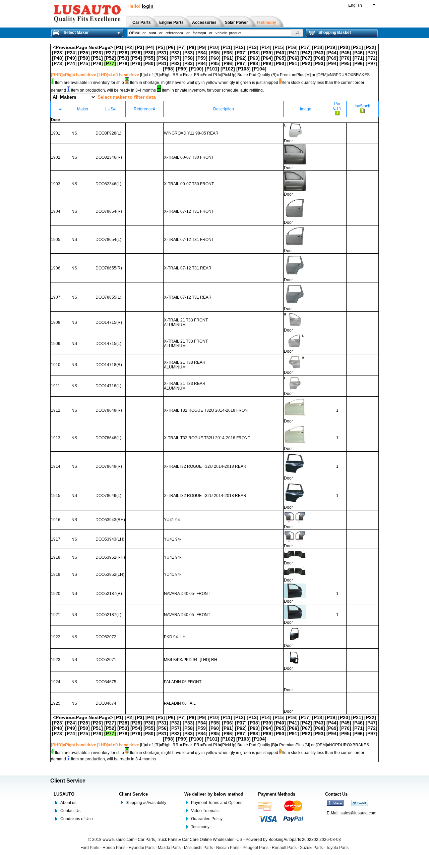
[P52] (110, 58)
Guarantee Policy (207, 818)
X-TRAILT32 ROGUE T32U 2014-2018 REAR (205, 466)
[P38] (254, 52)
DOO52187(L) (108, 614)
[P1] (118, 47)
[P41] (293, 52)
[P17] (305, 47)
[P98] (169, 68)
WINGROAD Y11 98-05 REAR (191, 133)
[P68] (319, 58)
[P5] (160, 47)
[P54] (136, 58)
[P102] (228, 68)
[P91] (293, 63)
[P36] (228, 52)
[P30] (149, 52)
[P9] (201, 47)
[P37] (241, 52)
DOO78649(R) (109, 466)
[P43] (319, 52)
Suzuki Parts (311, 847)
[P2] (129, 47)
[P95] (345, 63)
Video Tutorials (205, 810)
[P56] (162, 58)
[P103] (243, 68)
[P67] (306, 58)
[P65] (280, 58)
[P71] (358, 58)
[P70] (345, 58)
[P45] (345, 52)
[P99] (182, 68)
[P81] (162, 63)
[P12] (239, 47)
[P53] (123, 58)
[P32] (175, 52)
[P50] (84, 58)
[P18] (318, 47)
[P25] (84, 52)
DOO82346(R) (109, 157)
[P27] (110, 52)
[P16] (292, 47)
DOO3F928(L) (108, 133)
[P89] (267, 63)
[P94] (332, 63)
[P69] (332, 58)
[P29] (136, 52)
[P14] (265, 47)
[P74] (71, 63)
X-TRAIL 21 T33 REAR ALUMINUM (184, 364)
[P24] (71, 52)
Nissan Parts (227, 847)
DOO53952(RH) (110, 557)
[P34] (201, 52)
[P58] (188, 58)
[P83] (188, 63)
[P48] (58, 58)
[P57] (175, 58)
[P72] (371, 58)
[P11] (226, 47)
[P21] (357, 47)
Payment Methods (276, 794)
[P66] (293, 58)
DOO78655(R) (109, 268)
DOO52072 (106, 637)
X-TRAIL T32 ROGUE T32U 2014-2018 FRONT (207, 410)
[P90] (280, 63)
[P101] (212, 68)
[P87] (241, 63)
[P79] (136, 63)
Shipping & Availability (146, 802)
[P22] (370, 47)
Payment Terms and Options (216, 802)
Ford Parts (89, 847)
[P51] (97, 58)
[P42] (306, 52)
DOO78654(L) (108, 239)
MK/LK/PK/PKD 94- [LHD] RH (190, 659)
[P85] (215, 63)
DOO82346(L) (108, 184)
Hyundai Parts (142, 847)
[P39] (267, 52)
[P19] (331, 47)
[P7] (181, 47)
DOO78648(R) (109, 410)
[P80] (149, 63)
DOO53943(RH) (110, 519)
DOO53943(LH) (110, 539)
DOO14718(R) (109, 364)
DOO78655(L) (108, 297)
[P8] (191, 47)
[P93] (319, 63)
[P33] (188, 52)
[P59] (201, 58)
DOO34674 (106, 703)
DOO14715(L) (108, 343)
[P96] (358, 63)
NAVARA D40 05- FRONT (187, 593)
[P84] (201, 63)
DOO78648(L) (108, 438)
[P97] (371, 63)
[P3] (139, 47)
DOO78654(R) (109, 211)
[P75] (84, 63)
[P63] (254, 58)
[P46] (358, 52)
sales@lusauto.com (358, 813)
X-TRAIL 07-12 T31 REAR (187, 268)
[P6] (170, 47)
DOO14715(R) (109, 322)
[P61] (228, 58)
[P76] (97, 63)
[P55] (149, 58)
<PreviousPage (70, 47)
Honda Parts (114, 847)
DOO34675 (106, 682)
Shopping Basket (334, 32)
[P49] (71, 58)
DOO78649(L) (108, 495)
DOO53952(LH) (110, 574)
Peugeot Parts (255, 847)
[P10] (214, 47)
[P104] (259, 68)
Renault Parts (284, 847)
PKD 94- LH (175, 637)
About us (68, 802)
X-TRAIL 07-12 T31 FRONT (189, 211)
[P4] (150, 47)
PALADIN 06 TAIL (180, 703)
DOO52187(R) (109, 593)
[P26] (97, 52)
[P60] (215, 58)
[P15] (279, 47)
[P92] (306, 63)
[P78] (123, 63)
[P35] (215, 52)
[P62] (241, 58)
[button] (297, 33)
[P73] (58, 63)
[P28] (123, 52)
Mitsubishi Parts (198, 847)
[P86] (228, 63)
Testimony (200, 826)
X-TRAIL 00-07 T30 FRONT (189, 157)
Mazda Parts (169, 847)
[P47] (371, 52)
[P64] (267, 58)
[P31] (162, 52)
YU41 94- (172, 519)
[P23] (58, 52)
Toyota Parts (337, 847)
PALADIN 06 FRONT (182, 682)
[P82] (175, 63)
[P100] (196, 68)
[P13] (252, 47)
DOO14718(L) (108, 386)
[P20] (344, 47)
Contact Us (70, 810)
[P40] (280, 52)
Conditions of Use (76, 818)
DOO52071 (106, 659)
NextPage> (100, 47)
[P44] (332, 52)
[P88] (254, 63)
